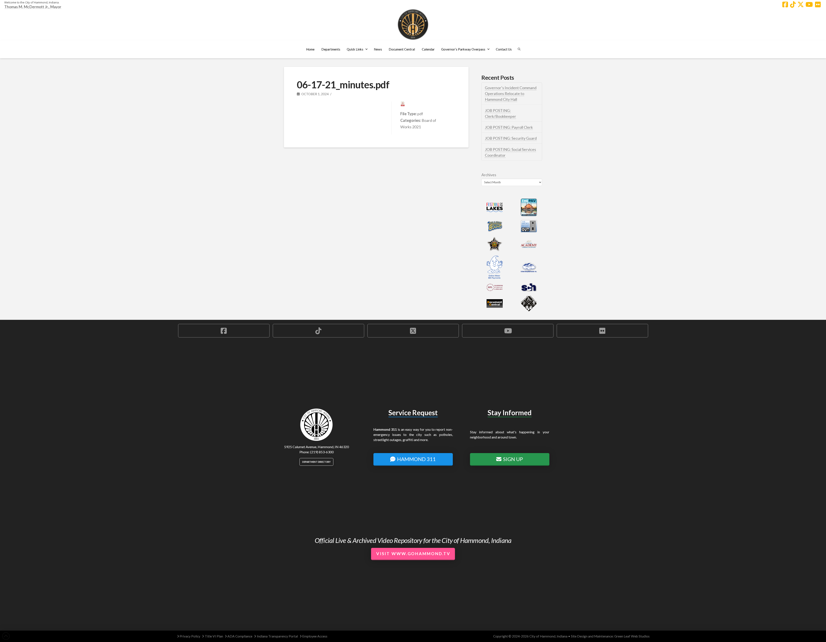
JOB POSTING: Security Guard (511, 138)
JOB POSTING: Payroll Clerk (509, 127)
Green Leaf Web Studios (632, 636)
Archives (488, 174)
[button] (331, 49)
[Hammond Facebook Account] (785, 4)
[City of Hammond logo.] (413, 24)
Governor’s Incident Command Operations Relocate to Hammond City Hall (510, 93)
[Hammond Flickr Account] (818, 4)
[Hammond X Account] (800, 4)
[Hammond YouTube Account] (809, 4)
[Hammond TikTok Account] (793, 4)
